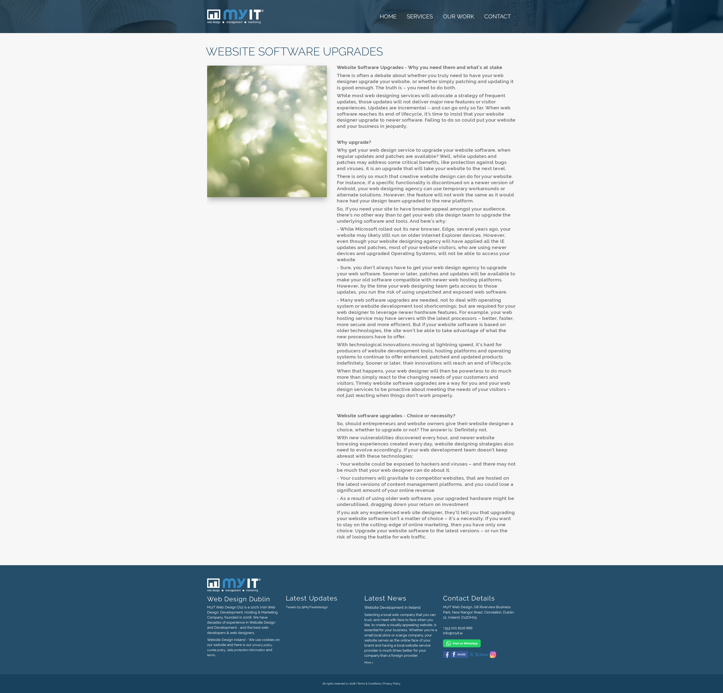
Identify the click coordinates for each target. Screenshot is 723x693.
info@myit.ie (453, 633)
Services (420, 16)
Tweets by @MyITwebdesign (307, 607)
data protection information (246, 650)
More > (368, 662)
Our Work (458, 16)
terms (211, 655)
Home (388, 16)
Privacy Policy (391, 683)
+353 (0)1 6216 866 (457, 628)
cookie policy (216, 650)
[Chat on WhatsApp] (479, 641)
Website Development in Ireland (392, 607)
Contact (497, 16)
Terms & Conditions (369, 683)
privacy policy (262, 645)
